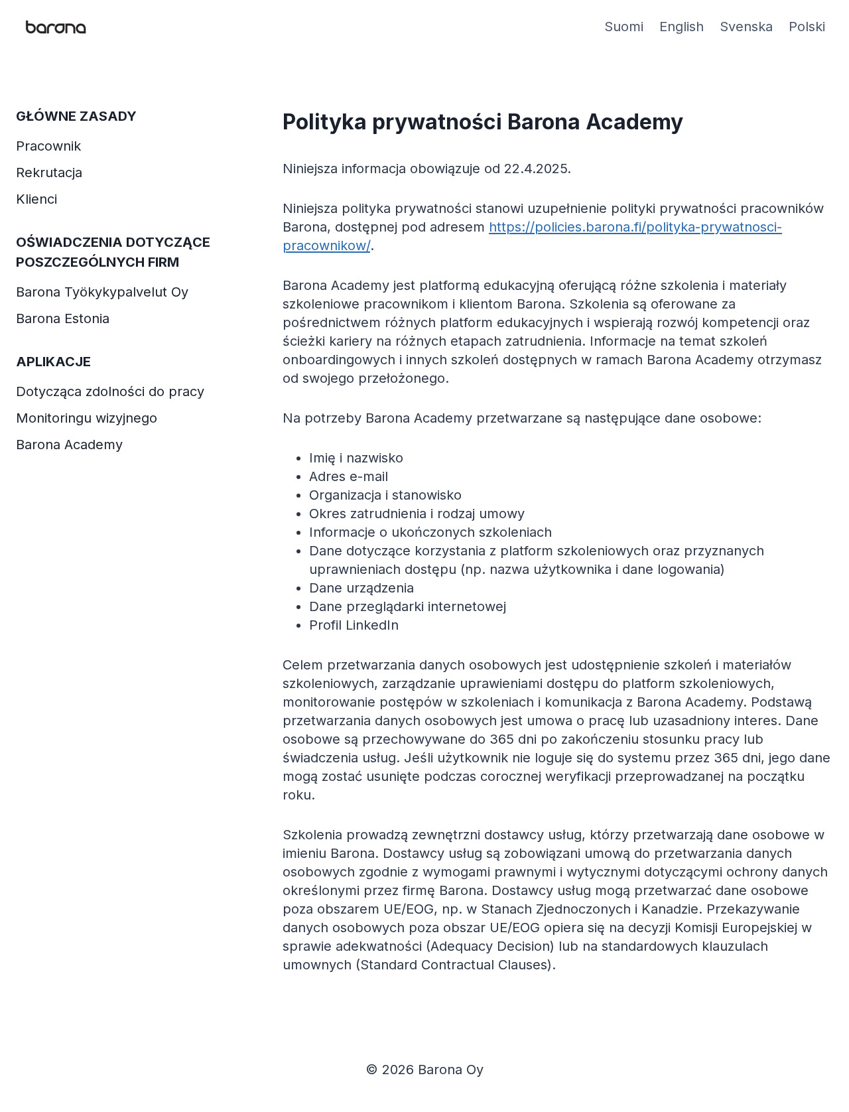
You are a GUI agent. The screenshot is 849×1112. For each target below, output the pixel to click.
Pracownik (48, 146)
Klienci (36, 199)
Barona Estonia (62, 318)
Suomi (623, 27)
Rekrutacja (49, 172)
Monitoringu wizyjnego (86, 418)
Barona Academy (69, 444)
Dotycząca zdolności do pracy (110, 391)
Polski (807, 27)
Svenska (746, 27)
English (681, 27)
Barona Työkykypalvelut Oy (102, 292)
